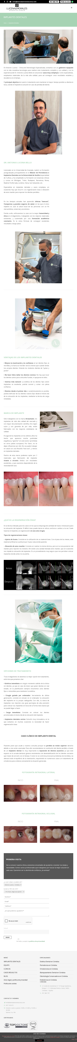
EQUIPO (6, 965)
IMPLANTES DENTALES (12, 962)
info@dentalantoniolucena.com (15, 1002)
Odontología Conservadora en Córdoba (54, 976)
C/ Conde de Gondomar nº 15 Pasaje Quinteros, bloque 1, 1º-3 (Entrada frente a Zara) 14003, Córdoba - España (56, 988)
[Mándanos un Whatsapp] (72, 2)
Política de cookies (10, 984)
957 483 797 (46, 993)
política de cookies (55, 1037)
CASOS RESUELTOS (10, 973)
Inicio (5, 23)
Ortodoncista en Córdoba (49, 969)
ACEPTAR (39, 1040)
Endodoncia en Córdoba (48, 980)
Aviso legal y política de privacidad (15, 980)
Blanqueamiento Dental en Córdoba (52, 973)
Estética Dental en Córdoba (49, 962)
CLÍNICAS (7, 969)
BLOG (6, 976)
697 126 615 (9, 1005)
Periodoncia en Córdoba (48, 965)
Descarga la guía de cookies (8, 1036)
